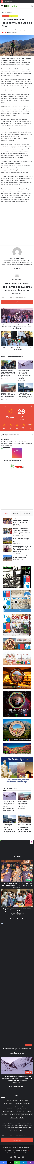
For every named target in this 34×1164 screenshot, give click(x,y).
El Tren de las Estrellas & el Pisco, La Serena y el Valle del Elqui (22, 540)
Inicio (7, 1153)
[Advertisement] (17, 26)
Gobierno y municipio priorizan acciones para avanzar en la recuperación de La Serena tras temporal (24, 827)
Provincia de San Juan (15, 1114)
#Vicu (2, 445)
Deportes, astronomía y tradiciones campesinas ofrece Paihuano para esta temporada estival (21, 531)
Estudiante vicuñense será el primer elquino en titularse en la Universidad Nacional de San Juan (22, 548)
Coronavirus (27, 1103)
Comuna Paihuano (8, 1103)
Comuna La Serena (23, 1100)
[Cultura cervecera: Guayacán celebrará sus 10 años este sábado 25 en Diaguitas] (7, 521)
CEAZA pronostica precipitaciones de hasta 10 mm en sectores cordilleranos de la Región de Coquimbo (25, 374)
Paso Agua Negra (27, 1111)
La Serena (24, 1106)
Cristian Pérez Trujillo (17, 258)
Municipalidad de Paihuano (24, 1109)
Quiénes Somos (13, 1153)
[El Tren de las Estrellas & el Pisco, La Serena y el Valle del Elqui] (7, 540)
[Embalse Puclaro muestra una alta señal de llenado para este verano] (8, 387)
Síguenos (17, 451)
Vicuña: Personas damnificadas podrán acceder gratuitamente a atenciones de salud (25, 395)
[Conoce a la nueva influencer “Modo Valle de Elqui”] (7, 558)
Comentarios (26, 513)
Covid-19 (10, 1106)
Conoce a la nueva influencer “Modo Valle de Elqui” (22, 556)
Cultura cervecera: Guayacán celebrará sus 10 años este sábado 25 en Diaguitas (21, 521)
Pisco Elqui (4, 1114)
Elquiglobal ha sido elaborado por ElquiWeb (16, 1150)
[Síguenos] (31, 842)
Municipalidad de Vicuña (8, 1111)
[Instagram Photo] (6, 452)
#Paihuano (29, 443)
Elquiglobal (16, 1106)
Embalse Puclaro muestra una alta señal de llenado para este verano (8, 395)
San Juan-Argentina (27, 1114)
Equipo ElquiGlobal (23, 1153)
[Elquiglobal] (10, 6)
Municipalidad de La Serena (9, 1109)
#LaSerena (9, 445)
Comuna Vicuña (18, 1103)
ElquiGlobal (5, 439)
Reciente (15, 513)
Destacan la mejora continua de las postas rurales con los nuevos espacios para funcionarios (8, 374)
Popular (6, 513)
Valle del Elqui (14, 1117)
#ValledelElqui (4, 443)
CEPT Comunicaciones (11, 1100)
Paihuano (19, 1111)
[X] (19, 269)
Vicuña (21, 1117)
